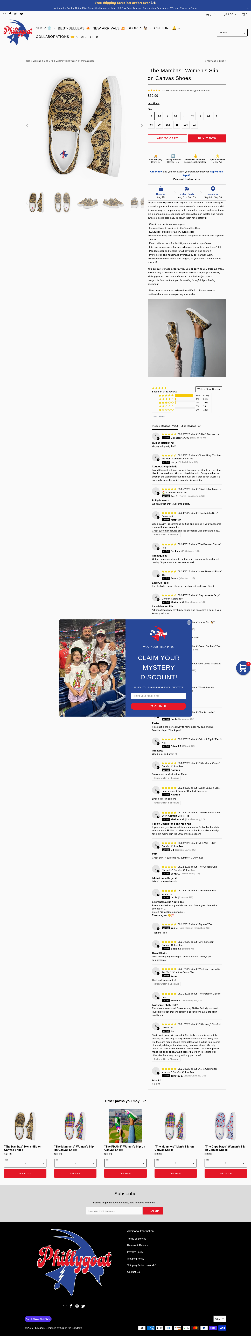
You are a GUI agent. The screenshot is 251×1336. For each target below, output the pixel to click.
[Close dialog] (189, 622)
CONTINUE (158, 706)
